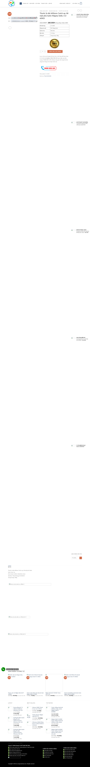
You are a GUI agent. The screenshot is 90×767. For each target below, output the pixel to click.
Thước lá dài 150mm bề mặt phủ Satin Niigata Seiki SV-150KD (35, 693)
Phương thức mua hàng (48, 752)
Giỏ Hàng (37, 3)
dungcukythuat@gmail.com (16, 750)
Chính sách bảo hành (68, 756)
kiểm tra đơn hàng (47, 755)
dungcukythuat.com (17, 752)
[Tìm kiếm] (21, 3)
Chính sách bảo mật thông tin (70, 751)
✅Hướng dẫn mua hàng (47, 750)
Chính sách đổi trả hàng (68, 754)
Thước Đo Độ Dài (63, 11)
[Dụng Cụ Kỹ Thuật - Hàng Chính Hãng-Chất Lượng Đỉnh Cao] (12, 3)
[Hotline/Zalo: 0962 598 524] (3, 669)
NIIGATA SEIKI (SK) (53, 11)
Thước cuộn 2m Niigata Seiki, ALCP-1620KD (16, 693)
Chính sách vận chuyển (68, 753)
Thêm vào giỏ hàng (55, 51)
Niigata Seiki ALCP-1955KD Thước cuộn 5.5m (53, 693)
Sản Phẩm (31, 3)
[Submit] (80, 558)
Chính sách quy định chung (69, 749)
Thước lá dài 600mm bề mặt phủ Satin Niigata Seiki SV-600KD (72, 693)
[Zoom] (10, 27)
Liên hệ (50, 3)
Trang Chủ (25, 3)
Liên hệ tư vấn (47, 757)
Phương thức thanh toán (49, 753)
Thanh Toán (44, 3)
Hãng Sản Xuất (44, 11)
